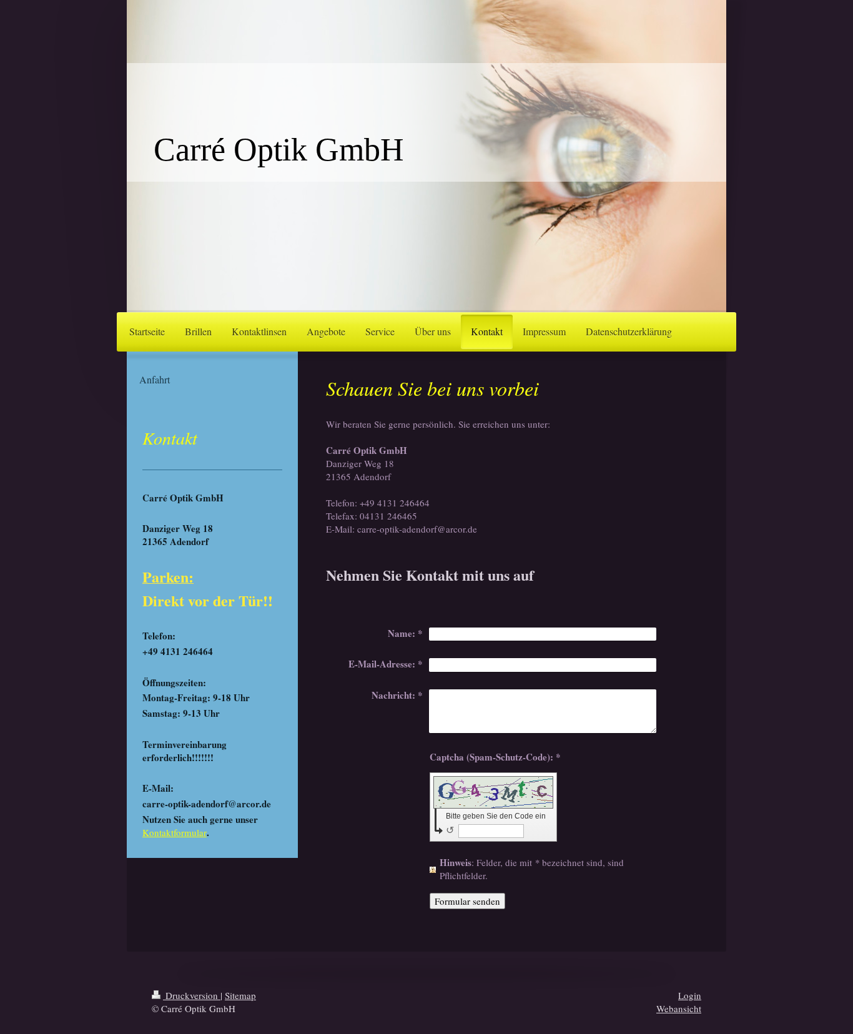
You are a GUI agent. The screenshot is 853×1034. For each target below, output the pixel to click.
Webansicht (678, 1008)
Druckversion (191, 995)
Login (689, 995)
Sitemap (240, 995)
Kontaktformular (174, 832)
